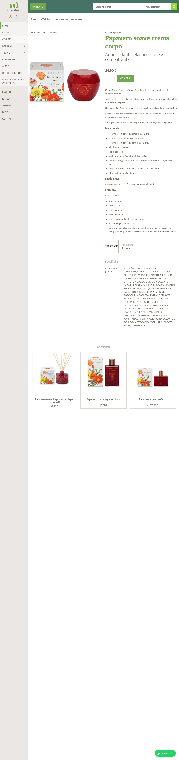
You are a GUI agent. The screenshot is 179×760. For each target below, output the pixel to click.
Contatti (8, 118)
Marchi (6, 92)
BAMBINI (7, 46)
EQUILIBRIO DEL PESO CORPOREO (13, 81)
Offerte (38, 6)
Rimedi (6, 98)
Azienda (7, 105)
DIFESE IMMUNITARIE (13, 72)
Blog (5, 112)
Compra (125, 78)
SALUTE (6, 32)
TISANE (6, 52)
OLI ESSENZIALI (10, 59)
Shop (5, 25)
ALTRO (5, 66)
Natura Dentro (14, 6)
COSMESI (7, 39)
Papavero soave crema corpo (69, 18)
